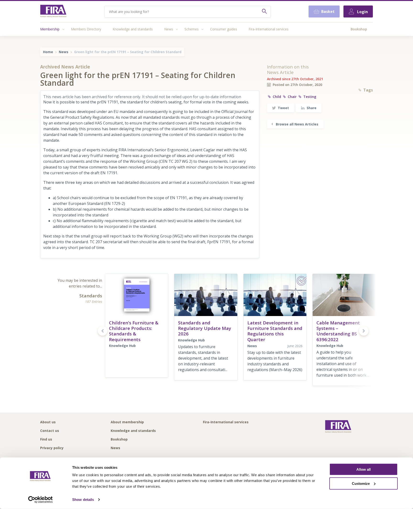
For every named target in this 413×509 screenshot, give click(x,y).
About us (48, 422)
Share (311, 108)
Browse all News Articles (297, 124)
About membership (127, 422)
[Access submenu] (63, 29)
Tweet (283, 108)
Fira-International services (268, 29)
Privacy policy (52, 448)
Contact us (49, 431)
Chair (292, 96)
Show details (83, 500)
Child (277, 96)
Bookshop (359, 29)
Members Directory (86, 29)
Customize (361, 483)
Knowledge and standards (133, 29)
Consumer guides (223, 29)
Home (48, 52)
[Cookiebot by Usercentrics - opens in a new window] (40, 499)
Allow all (363, 469)
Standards (90, 296)
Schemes (192, 29)
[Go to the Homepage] (53, 11)
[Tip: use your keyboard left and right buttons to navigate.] (102, 331)
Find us (46, 439)
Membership (50, 29)
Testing (309, 96)
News (168, 29)
